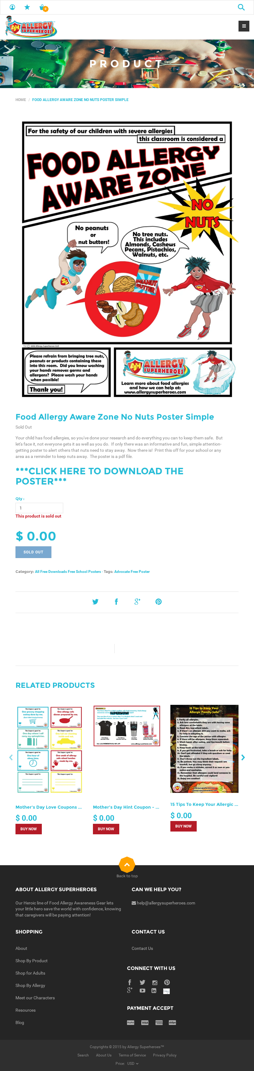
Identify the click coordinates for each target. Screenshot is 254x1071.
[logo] (31, 26)
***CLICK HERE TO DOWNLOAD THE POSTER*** (99, 476)
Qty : (19, 498)
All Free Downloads (51, 571)
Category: (24, 571)
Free (134, 571)
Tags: (108, 571)
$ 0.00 (35, 536)
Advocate (122, 571)
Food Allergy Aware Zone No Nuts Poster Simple (114, 417)
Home (20, 100)
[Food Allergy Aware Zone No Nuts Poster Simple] (127, 259)
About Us (104, 1055)
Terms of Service (132, 1055)
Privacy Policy (165, 1055)
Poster (144, 571)
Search (83, 1055)
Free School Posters (84, 571)
